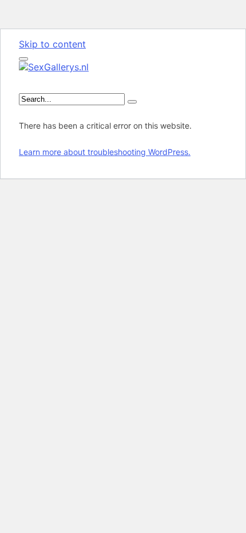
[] (132, 102)
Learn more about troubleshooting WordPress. (105, 152)
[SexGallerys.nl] (54, 67)
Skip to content (52, 44)
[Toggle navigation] (23, 59)
